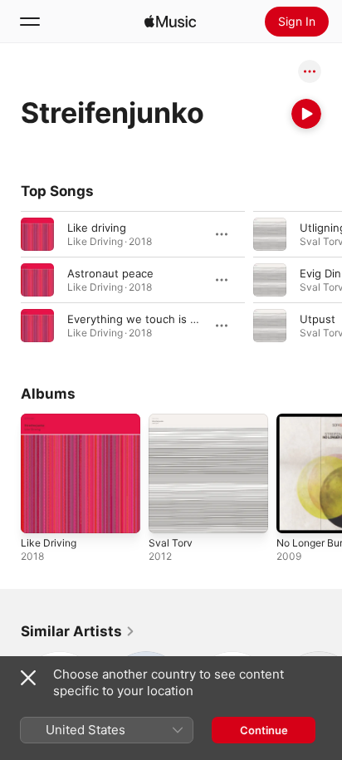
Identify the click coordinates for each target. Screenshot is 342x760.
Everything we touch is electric (147, 319)
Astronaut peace (110, 273)
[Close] (28, 677)
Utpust (317, 319)
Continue (264, 730)
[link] (78, 631)
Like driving (96, 227)
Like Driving (48, 543)
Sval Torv (171, 543)
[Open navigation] (30, 21)
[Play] (306, 114)
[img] (170, 21)
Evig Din (320, 273)
